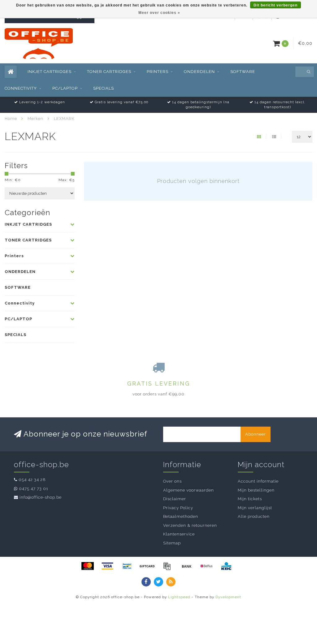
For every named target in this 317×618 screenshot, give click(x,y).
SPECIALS (103, 88)
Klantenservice (179, 534)
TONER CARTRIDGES (109, 71)
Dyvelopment (228, 597)
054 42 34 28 (32, 479)
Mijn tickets (250, 499)
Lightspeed (179, 597)
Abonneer (255, 434)
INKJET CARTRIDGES (50, 71)
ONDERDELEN (199, 71)
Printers (157, 71)
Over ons (172, 481)
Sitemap (172, 543)
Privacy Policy (178, 507)
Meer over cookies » (159, 13)
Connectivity (21, 88)
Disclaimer (174, 499)
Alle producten (254, 516)
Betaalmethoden (180, 516)
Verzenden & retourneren (190, 525)
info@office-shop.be (41, 497)
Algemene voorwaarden (188, 490)
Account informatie (258, 481)
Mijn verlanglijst (255, 507)
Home (11, 118)
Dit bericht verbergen (275, 5)
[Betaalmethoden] (87, 566)
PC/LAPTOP (65, 88)
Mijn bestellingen (256, 490)
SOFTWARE (242, 71)
